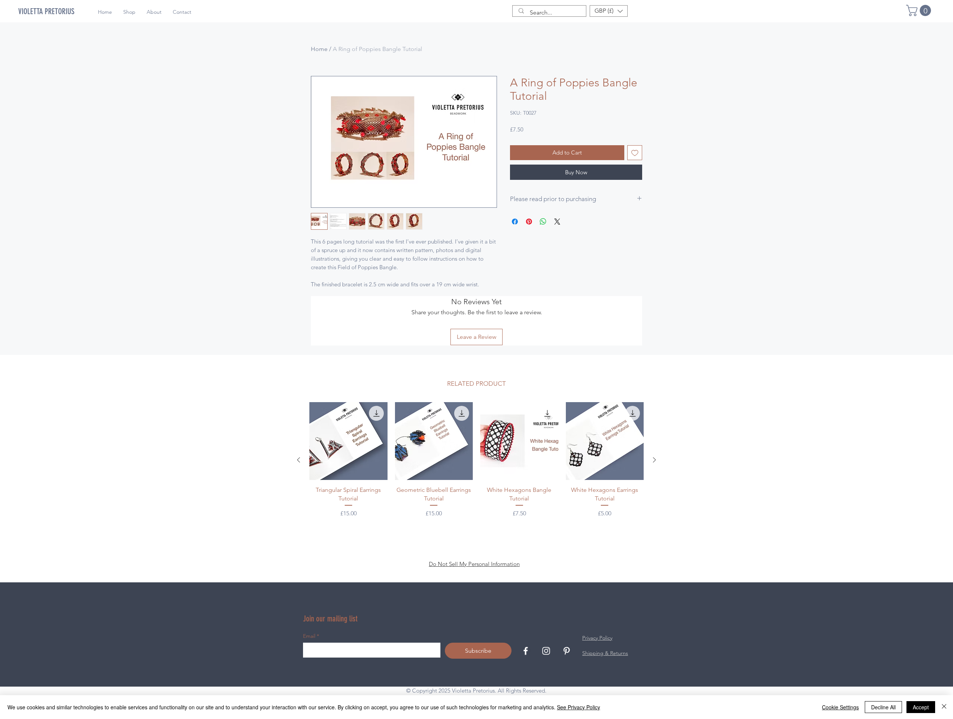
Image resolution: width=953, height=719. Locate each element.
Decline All (883, 707)
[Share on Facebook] (514, 221)
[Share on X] (557, 221)
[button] (920, 10)
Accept (921, 707)
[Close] (944, 707)
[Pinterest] (566, 651)
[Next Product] (654, 459)
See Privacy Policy (578, 707)
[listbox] (609, 11)
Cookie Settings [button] (840, 707)
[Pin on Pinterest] (529, 221)
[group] (476, 460)
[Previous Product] (298, 459)
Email (311, 636)
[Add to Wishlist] (635, 152)
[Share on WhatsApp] (543, 221)
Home (319, 49)
